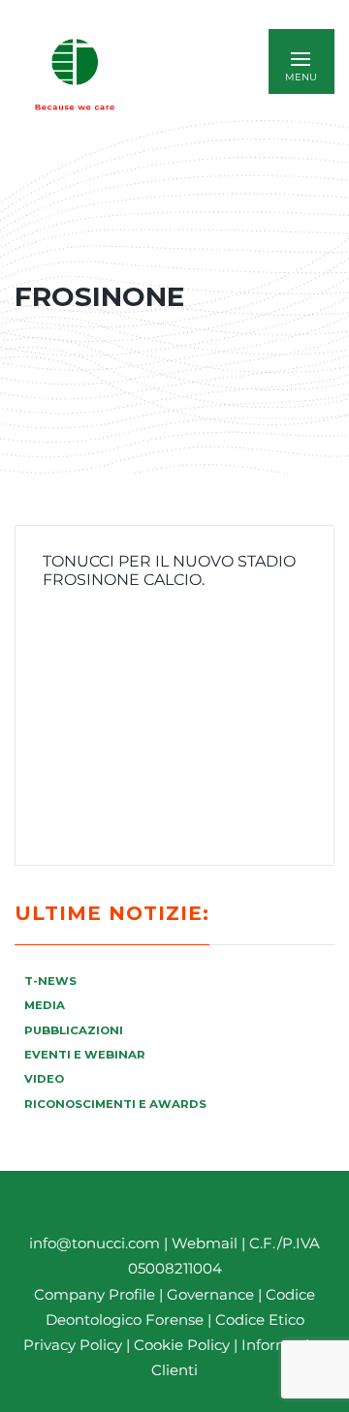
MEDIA (44, 1005)
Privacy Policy (72, 1344)
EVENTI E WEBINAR (84, 1054)
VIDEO (44, 1079)
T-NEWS (50, 981)
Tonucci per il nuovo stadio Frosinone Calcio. (169, 570)
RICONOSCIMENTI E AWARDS (115, 1104)
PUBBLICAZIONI (73, 1030)
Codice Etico (259, 1319)
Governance (212, 1294)
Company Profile (94, 1294)
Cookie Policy (182, 1344)
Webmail (205, 1243)
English (189, 74)
